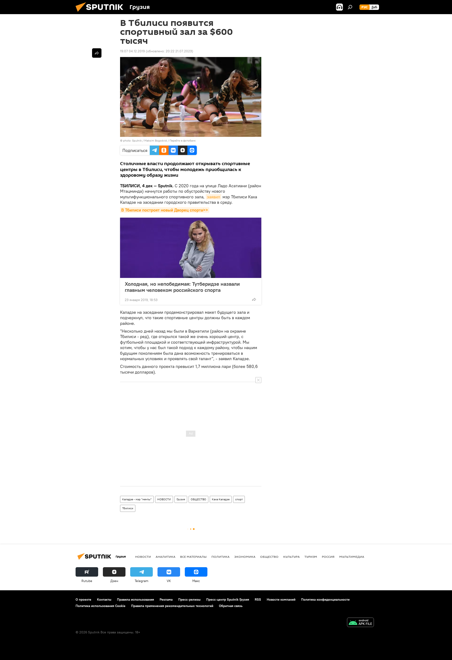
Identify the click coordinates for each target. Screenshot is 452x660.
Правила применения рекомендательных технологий (172, 606)
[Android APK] (360, 623)
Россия (328, 556)
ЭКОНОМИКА (244, 556)
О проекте (83, 599)
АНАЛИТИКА (165, 556)
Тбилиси (127, 508)
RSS (258, 599)
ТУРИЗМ (310, 556)
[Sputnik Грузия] (101, 13)
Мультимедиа (351, 556)
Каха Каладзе (221, 499)
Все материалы (193, 556)
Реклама (166, 599)
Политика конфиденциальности (325, 599)
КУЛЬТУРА (291, 556)
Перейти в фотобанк (183, 140)
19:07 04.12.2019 (132, 51)
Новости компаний (281, 599)
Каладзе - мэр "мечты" (137, 499)
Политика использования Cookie (100, 606)
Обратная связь (230, 606)
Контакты (104, 599)
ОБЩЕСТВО (198, 499)
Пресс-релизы (189, 599)
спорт (239, 499)
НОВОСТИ (164, 499)
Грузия (181, 499)
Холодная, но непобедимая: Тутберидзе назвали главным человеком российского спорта (182, 287)
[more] (254, 299)
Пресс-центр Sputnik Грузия (227, 599)
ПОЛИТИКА (220, 556)
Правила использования (135, 599)
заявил (213, 197)
